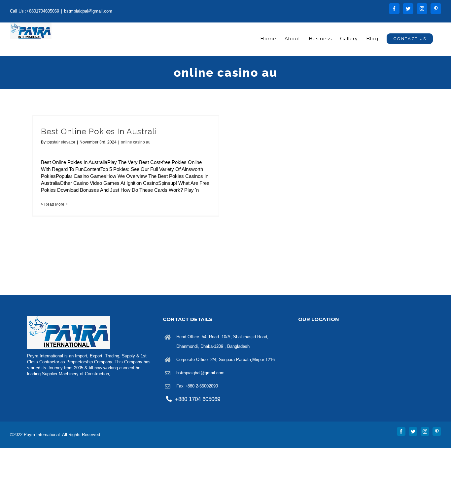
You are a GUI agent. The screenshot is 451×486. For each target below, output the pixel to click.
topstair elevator (61, 142)
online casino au (136, 142)
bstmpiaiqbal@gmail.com (88, 11)
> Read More (52, 204)
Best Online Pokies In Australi (99, 131)
